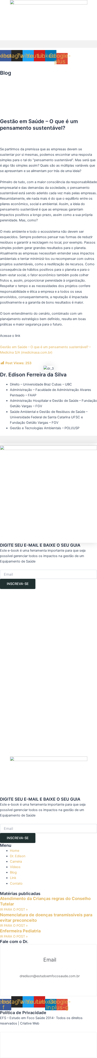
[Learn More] (48, 1045)
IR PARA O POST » (14, 909)
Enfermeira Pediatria (20, 930)
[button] (48, 44)
